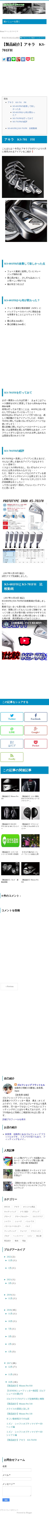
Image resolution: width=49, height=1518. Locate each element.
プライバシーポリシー (9, 1510)
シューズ (18, 1221)
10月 (10, 1321)
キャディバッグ (10, 1212)
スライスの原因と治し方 (17, 1409)
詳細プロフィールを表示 (13, 1119)
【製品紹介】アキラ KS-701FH (21, 1440)
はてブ (11, 743)
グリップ (35, 1212)
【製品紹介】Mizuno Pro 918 (19, 1386)
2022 (9, 1257)
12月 (10, 1260)
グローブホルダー (21, 1216)
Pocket (35, 745)
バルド (27, 1226)
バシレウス (30, 1221)
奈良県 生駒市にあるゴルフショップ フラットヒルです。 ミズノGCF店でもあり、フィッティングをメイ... (25, 1136)
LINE (12, 730)
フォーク (23, 1231)
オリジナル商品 (29, 1207)
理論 (24, 1241)
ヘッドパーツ (18, 1236)
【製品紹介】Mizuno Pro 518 (19, 1404)
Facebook (36, 719)
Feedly (12, 759)
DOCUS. (7, 1207)
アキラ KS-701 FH (17, 102)
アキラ (16, 1207)
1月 (10, 1268)
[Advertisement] (24, 78)
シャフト (7, 1221)
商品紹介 (7, 1241)
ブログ (6, 1236)
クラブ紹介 (24, 1212)
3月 (10, 1283)
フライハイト (36, 1231)
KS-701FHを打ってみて (23, 118)
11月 (10, 1298)
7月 (10, 1329)
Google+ (35, 732)
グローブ (7, 1216)
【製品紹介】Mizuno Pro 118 (19, 1414)
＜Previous (9, 986)
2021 (9, 1279)
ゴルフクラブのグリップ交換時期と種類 (25, 1399)
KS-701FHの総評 (20, 121)
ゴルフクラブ (37, 1216)
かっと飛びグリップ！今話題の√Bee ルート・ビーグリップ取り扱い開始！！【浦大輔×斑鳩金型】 (30, 1160)
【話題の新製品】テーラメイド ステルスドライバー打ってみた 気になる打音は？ (30, 1172)
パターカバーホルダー (12, 1226)
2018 (9, 1310)
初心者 (38, 1236)
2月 (10, 1344)
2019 (9, 1295)
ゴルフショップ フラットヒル (31, 1085)
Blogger (29, 1513)
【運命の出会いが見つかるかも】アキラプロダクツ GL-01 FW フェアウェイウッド (30, 1185)
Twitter (12, 719)
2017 (9, 1363)
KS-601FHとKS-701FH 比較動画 (22, 128)
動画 (16, 1241)
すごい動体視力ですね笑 (17, 1419)
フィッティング (10, 1231)
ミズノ (29, 1236)
